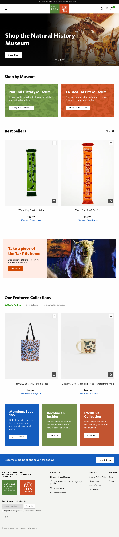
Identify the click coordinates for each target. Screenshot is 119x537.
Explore (54, 435)
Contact (112, 481)
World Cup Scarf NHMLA (31, 210)
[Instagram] (6, 517)
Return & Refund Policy (98, 477)
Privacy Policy (94, 481)
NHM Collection (32, 305)
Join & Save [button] (105, 460)
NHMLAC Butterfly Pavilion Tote (31, 384)
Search (111, 477)
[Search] (102, 8)
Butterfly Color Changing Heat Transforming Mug (88, 384)
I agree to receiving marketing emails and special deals (22, 511)
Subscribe (29, 506)
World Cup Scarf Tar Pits (87, 210)
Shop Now (15, 268)
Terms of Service (95, 485)
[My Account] (107, 8)
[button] (13, 55)
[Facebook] (2, 517)
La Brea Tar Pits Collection (54, 305)
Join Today (18, 437)
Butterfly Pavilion (13, 305)
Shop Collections (21, 108)
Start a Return (94, 490)
